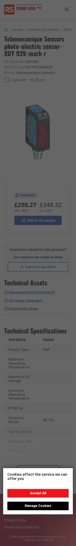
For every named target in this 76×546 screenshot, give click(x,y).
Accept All (38, 493)
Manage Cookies (38, 506)
